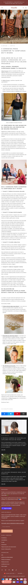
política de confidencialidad (7, 557)
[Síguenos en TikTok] (16, 570)
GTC (2, 555)
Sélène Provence (4, 71)
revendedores (4, 540)
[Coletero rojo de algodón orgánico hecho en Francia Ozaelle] (14, 384)
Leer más (3, 449)
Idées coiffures (5, 469)
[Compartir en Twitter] (11, 413)
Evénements (4, 544)
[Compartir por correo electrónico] (23, 413)
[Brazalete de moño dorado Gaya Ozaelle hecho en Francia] (14, 354)
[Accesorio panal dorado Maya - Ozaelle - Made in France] (14, 324)
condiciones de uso (5, 564)
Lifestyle (12, 45)
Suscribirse (7, 531)
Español (20, 573)
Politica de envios (5, 562)
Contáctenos (4, 537)
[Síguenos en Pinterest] (9, 570)
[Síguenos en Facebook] (2, 570)
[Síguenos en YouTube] (12, 570)
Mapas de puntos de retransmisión (8, 546)
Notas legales (4, 566)
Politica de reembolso (5, 559)
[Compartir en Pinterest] (17, 413)
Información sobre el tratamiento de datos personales (12, 523)
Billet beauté (5, 435)
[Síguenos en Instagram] (5, 570)
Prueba (2, 542)
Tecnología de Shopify (18, 576)
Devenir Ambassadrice (6, 549)
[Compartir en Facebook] (4, 413)
